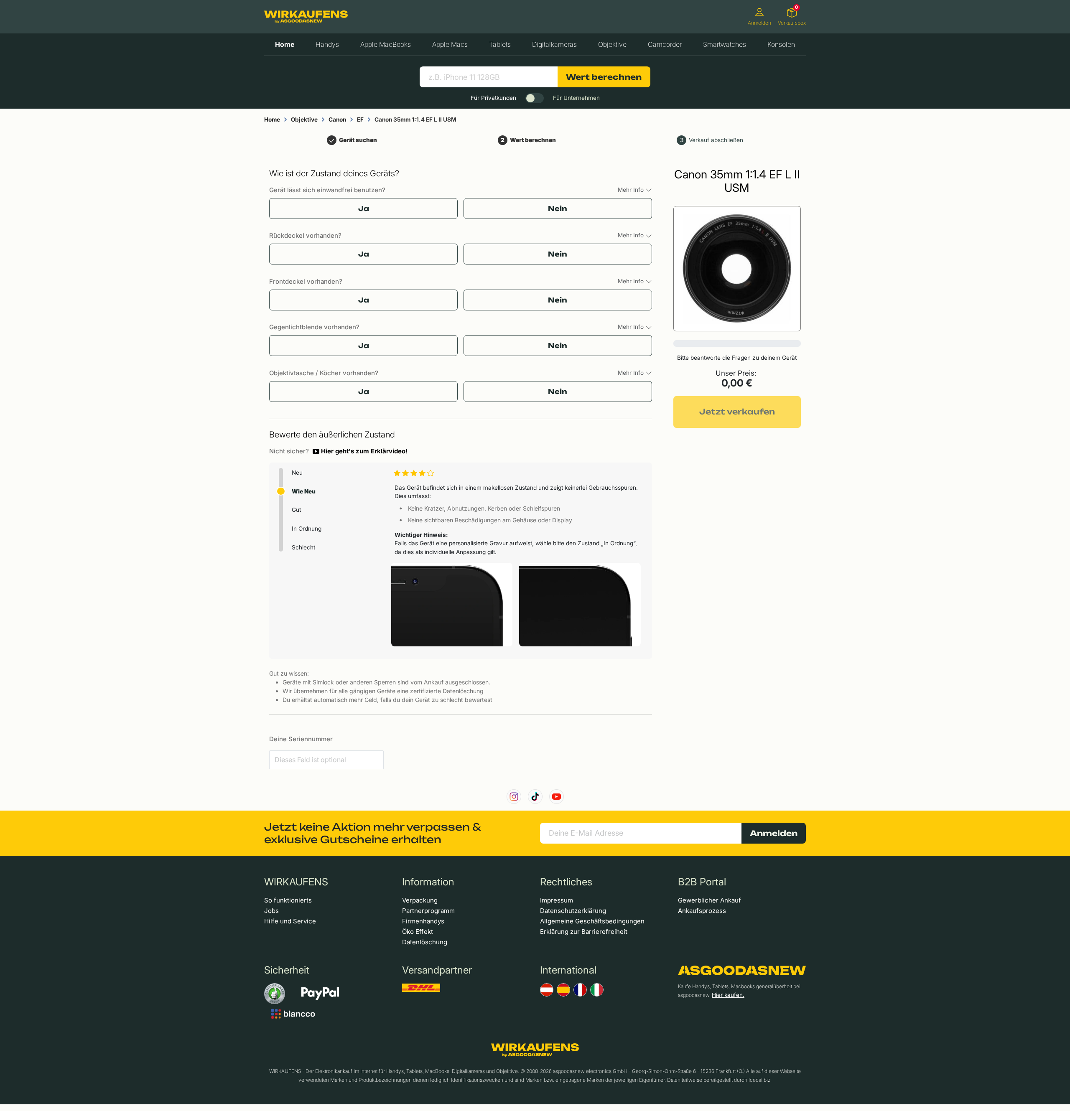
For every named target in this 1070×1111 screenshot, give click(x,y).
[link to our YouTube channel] (556, 796)
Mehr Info (631, 189)
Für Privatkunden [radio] (493, 97)
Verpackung (420, 900)
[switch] (534, 98)
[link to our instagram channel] (514, 796)
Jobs (271, 911)
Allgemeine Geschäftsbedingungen (592, 921)
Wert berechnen (604, 76)
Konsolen (781, 44)
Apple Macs (450, 44)
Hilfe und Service (290, 921)
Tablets (500, 44)
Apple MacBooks (385, 44)
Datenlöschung (424, 942)
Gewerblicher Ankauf (709, 900)
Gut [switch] (296, 509)
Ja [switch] (363, 208)
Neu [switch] (297, 472)
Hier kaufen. (728, 995)
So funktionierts (288, 900)
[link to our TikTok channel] (535, 796)
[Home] (306, 16)
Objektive (612, 44)
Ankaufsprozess (702, 911)
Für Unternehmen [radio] (576, 97)
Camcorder (665, 44)
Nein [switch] (557, 208)
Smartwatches (724, 44)
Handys (327, 44)
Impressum (556, 900)
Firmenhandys (423, 921)
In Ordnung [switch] (306, 528)
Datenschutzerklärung (573, 911)
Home (284, 44)
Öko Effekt (417, 932)
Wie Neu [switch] (304, 491)
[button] (360, 451)
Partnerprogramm (428, 911)
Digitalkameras (554, 44)
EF (360, 119)
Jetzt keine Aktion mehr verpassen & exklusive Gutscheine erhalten (372, 833)
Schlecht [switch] (303, 547)
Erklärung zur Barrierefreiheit (583, 932)
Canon (337, 119)
